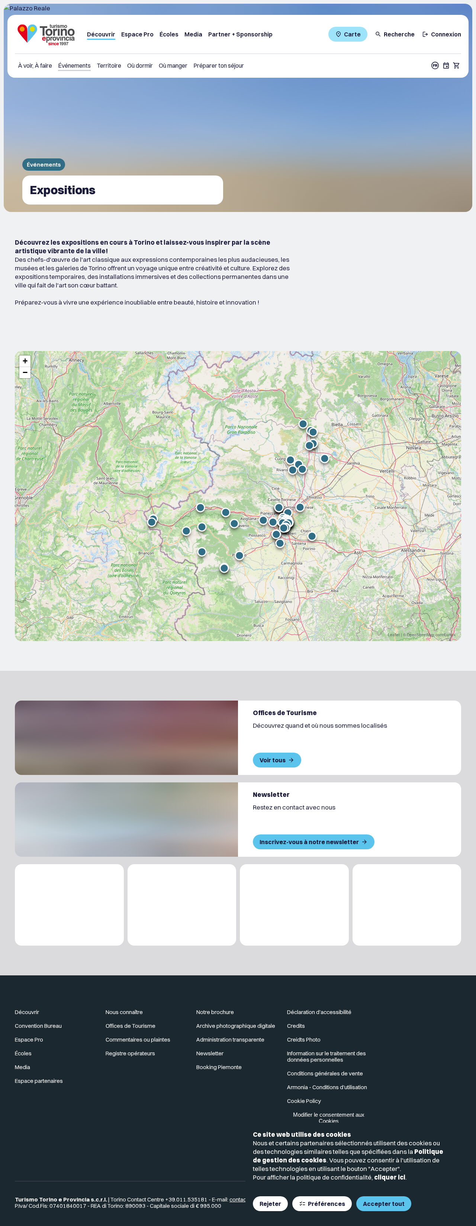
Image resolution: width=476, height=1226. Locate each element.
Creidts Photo (304, 1039)
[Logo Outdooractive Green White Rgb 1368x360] (407, 905)
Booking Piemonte (219, 1067)
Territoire (109, 65)
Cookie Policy (304, 1100)
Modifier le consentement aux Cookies (328, 1117)
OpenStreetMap (420, 634)
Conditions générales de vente (325, 1073)
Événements (74, 65)
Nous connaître (124, 1012)
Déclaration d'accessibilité (319, 1012)
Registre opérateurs (130, 1053)
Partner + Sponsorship (240, 34)
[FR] (435, 65)
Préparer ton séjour (218, 65)
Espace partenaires (39, 1080)
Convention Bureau (38, 1025)
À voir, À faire (35, 65)
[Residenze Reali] (294, 905)
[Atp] (69, 905)
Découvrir (101, 34)
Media (193, 34)
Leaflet (394, 634)
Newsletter (209, 1053)
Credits (296, 1025)
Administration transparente (230, 1039)
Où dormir (140, 65)
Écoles (169, 34)
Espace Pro (137, 34)
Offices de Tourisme (130, 1025)
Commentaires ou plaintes (138, 1039)
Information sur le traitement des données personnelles (326, 1056)
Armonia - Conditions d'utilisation (327, 1087)
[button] (280, 543)
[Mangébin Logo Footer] (182, 905)
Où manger (173, 65)
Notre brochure (215, 1012)
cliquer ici (389, 1177)
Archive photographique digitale (235, 1025)
